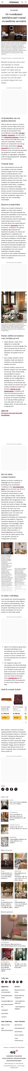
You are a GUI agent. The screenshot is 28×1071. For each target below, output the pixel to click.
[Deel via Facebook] (11, 789)
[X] (21, 982)
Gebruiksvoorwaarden (20, 1058)
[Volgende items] (26, 723)
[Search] (26, 2)
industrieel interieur (11, 137)
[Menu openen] (2, 2)
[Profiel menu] (22, 2)
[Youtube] (13, 982)
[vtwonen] (14, 2)
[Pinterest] (17, 982)
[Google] (2, 982)
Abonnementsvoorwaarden (14, 1060)
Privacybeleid (18, 1056)
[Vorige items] (23, 723)
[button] (7, 1058)
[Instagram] (10, 982)
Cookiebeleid (10, 1056)
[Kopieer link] (2, 789)
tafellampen (12, 678)
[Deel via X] (15, 789)
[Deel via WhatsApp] (7, 789)
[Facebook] (6, 982)
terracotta (14, 225)
